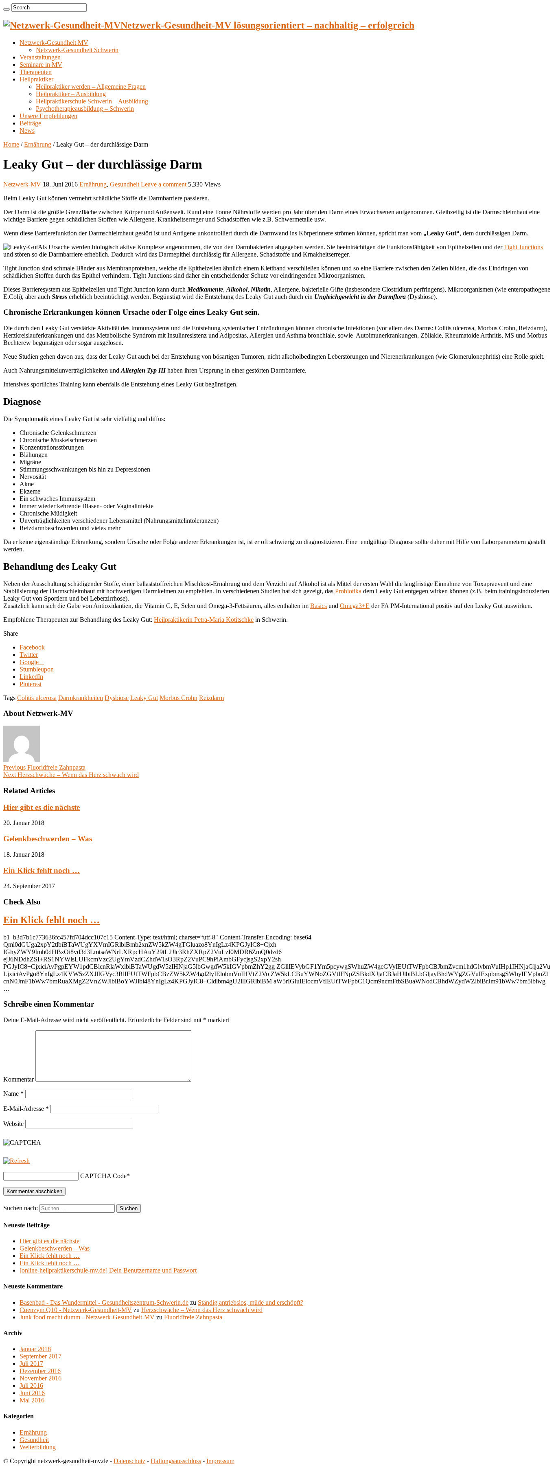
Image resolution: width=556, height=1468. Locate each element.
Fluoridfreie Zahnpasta (44, 767)
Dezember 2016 (40, 1370)
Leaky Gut (144, 697)
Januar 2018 (35, 1348)
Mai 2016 (32, 1400)
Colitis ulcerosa (37, 697)
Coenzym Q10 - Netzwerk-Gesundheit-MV (76, 1309)
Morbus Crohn (178, 697)
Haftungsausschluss (176, 1460)
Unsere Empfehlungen (48, 115)
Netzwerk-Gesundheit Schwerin (77, 49)
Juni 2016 (32, 1392)
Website (13, 1123)
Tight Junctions (523, 247)
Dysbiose (117, 697)
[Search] (6, 9)
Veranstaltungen (40, 57)
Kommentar (18, 1079)
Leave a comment (163, 184)
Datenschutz (129, 1460)
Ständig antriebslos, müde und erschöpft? (250, 1302)
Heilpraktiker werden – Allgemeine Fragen (91, 86)
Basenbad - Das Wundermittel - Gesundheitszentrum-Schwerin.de (104, 1302)
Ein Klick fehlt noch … (41, 870)
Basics (318, 605)
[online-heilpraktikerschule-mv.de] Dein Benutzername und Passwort (108, 1270)
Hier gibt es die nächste (41, 807)
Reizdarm (211, 697)
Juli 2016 (31, 1385)
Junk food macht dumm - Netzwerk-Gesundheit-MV (87, 1317)
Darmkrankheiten (80, 697)
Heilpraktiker (36, 79)
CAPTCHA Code (103, 1175)
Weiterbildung (38, 1447)
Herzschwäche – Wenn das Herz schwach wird (71, 774)
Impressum (220, 1460)
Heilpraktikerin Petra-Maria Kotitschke (204, 619)
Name (13, 1093)
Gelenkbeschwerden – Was (47, 838)
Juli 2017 (31, 1363)
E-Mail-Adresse (26, 1108)
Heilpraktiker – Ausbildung (71, 93)
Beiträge (30, 123)
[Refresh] (16, 1160)
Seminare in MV (41, 64)
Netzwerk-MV (23, 184)
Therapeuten (36, 71)
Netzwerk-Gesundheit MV (54, 42)
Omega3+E (355, 605)
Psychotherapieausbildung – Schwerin (85, 108)
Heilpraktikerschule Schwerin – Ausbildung (92, 101)
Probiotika (348, 591)
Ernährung (37, 144)
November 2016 (40, 1378)
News (27, 130)
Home (11, 144)
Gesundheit (124, 184)
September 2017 (40, 1356)
